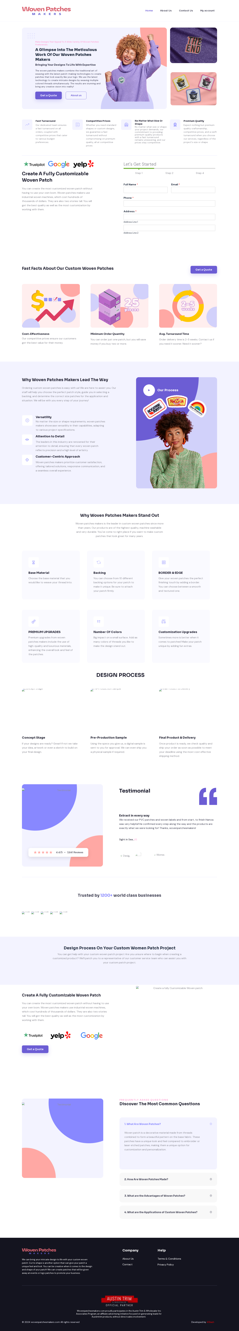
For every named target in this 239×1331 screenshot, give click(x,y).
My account (207, 10)
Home (149, 10)
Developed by (202, 1322)
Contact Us (186, 10)
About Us (166, 10)
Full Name (131, 184)
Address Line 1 (131, 222)
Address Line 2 (131, 233)
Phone (129, 198)
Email (175, 184)
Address (130, 211)
